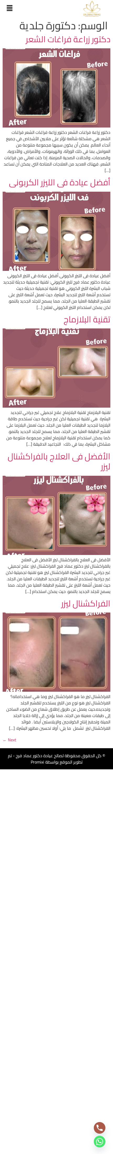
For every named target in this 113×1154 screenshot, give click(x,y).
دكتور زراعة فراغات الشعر (68, 39)
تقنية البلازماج (87, 319)
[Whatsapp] (99, 1141)
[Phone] (99, 1128)
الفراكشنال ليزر (85, 603)
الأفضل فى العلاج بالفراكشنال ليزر (59, 461)
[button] (9, 8)
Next (9, 740)
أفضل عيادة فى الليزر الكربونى (59, 182)
